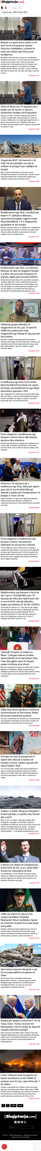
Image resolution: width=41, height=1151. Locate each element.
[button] (4, 1146)
